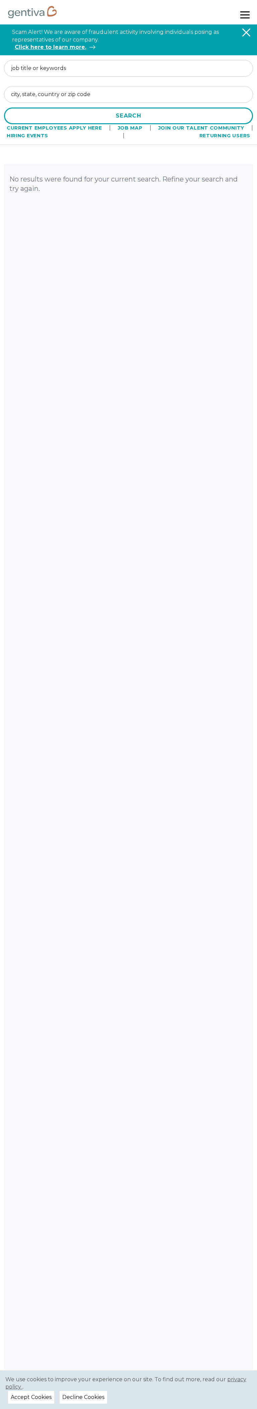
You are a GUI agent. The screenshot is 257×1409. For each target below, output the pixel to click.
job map (130, 128)
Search (128, 116)
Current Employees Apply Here (54, 128)
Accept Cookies (31, 1397)
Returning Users (225, 136)
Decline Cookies (83, 1397)
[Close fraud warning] (246, 32)
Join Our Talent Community (201, 128)
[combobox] (128, 68)
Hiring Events (27, 136)
